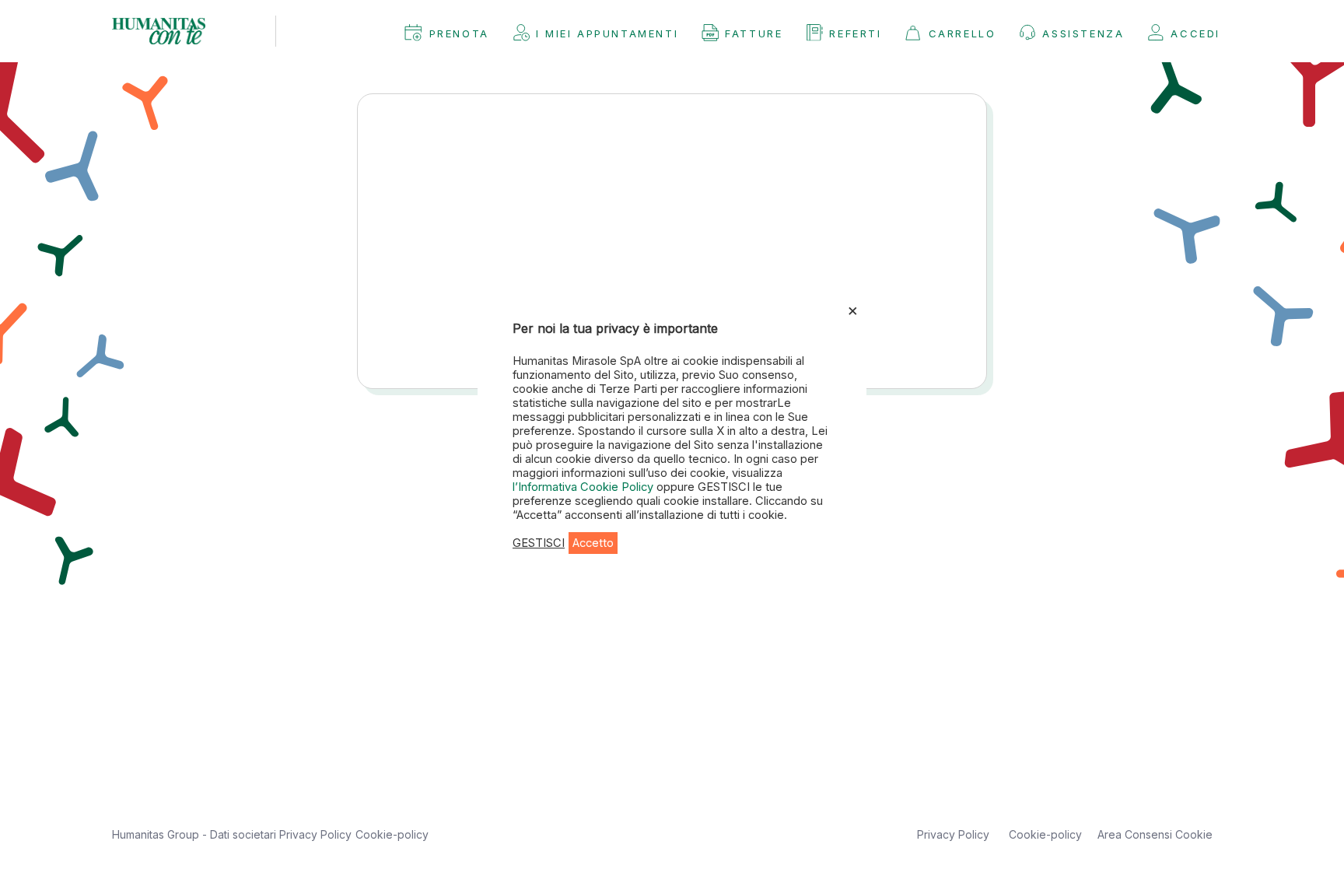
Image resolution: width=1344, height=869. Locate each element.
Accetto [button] (593, 543)
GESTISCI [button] (539, 543)
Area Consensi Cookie (1155, 834)
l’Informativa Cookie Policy (584, 487)
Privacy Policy (315, 834)
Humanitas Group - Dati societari (195, 834)
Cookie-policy (392, 834)
